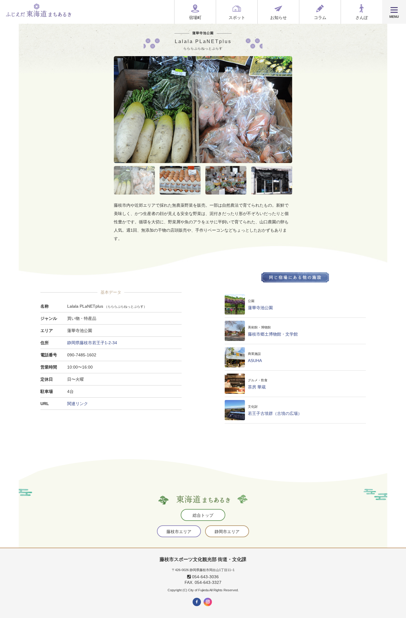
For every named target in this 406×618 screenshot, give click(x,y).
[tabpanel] (203, 109)
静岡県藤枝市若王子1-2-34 (92, 342)
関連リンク (77, 403)
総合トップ (203, 515)
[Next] (283, 110)
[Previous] (123, 110)
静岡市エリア (227, 531)
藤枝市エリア (178, 531)
